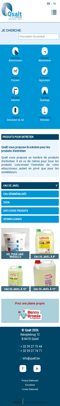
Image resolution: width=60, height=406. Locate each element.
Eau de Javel (30, 185)
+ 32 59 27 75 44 (31, 346)
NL (54, 3)
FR (48, 3)
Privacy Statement (30, 380)
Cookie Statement (30, 389)
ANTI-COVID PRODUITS (15, 210)
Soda (6, 202)
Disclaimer (30, 385)
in (37, 368)
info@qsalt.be (31, 358)
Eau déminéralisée (15, 194)
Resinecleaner (12, 219)
